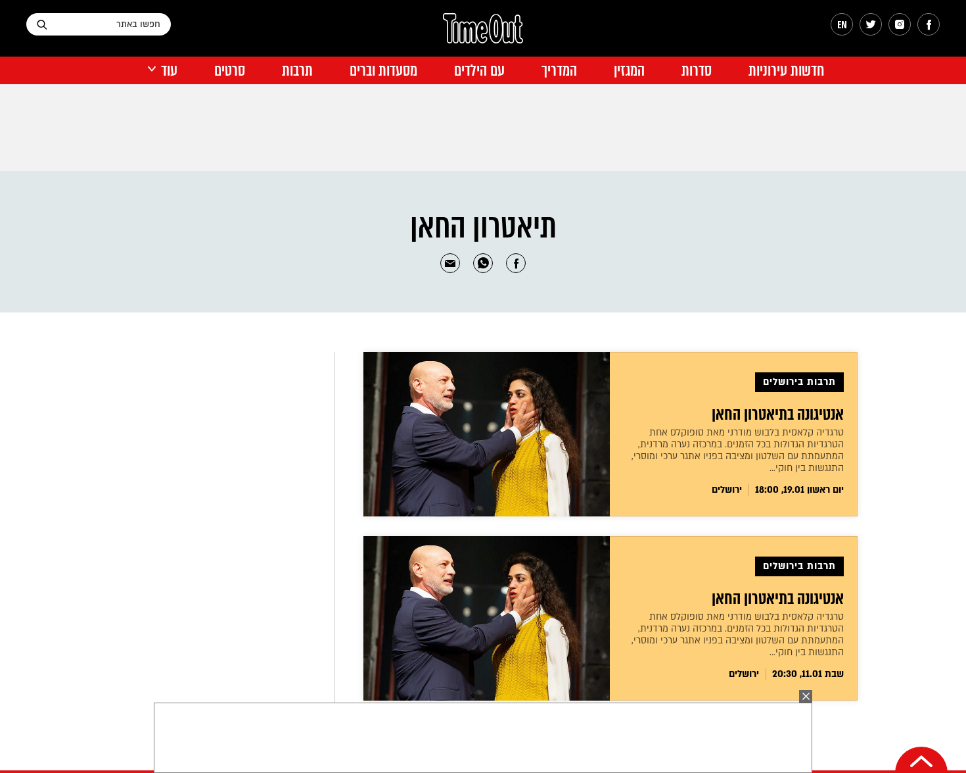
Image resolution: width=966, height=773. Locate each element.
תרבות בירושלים (799, 382)
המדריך (559, 71)
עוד (169, 71)
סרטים (229, 71)
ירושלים (727, 490)
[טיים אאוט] (483, 35)
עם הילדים (479, 71)
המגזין (629, 71)
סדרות (696, 71)
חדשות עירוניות (786, 71)
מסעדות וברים (383, 71)
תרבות (297, 71)
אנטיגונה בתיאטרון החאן (778, 414)
